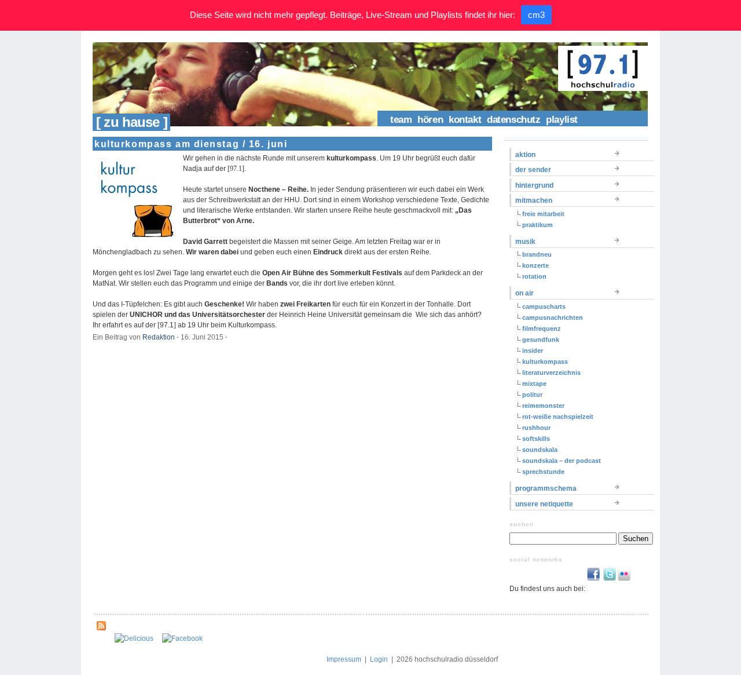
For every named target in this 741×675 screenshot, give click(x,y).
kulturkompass (545, 361)
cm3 (536, 15)
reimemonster (543, 405)
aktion (525, 155)
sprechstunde (543, 471)
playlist (562, 119)
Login (379, 659)
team (401, 119)
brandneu (537, 254)
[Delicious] (134, 638)
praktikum (537, 224)
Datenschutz (513, 119)
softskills (536, 438)
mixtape (534, 383)
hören (430, 119)
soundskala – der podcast (561, 460)
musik (525, 242)
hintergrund (534, 185)
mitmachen (533, 200)
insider (532, 350)
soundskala (539, 449)
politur (532, 394)
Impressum (344, 659)
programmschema (546, 488)
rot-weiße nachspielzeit (557, 416)
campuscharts (544, 306)
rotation (534, 276)
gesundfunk (540, 339)
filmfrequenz (541, 328)
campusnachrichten (552, 317)
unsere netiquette (544, 504)
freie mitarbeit (543, 213)
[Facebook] (182, 638)
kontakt (465, 119)
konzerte (535, 265)
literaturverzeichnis (551, 372)
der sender (533, 170)
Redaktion (158, 337)
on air (524, 293)
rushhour (536, 427)
